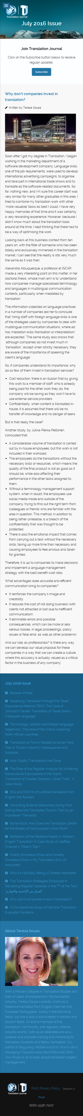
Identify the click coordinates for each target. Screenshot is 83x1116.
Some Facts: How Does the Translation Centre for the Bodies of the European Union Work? (41, 825)
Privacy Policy (50, 1088)
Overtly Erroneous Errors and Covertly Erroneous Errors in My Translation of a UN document (35, 860)
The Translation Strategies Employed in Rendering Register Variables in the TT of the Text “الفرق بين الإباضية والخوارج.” (41, 886)
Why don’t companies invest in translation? (41, 899)
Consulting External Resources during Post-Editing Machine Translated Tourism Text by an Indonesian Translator (39, 810)
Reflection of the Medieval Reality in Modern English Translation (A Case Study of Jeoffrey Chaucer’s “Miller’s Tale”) (39, 842)
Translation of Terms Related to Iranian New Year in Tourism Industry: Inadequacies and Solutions (39, 748)
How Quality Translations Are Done (35, 761)
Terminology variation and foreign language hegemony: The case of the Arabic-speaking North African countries (39, 729)
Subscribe (41, 71)
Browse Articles (21, 693)
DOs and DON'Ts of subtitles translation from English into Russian (40, 794)
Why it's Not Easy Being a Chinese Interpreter (43, 873)
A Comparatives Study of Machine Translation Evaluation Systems (41, 909)
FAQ (34, 1088)
